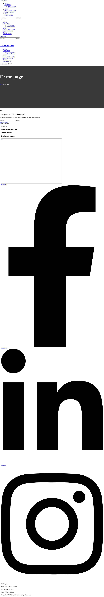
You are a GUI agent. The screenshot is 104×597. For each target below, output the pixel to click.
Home (1, 84)
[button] (1, 19)
